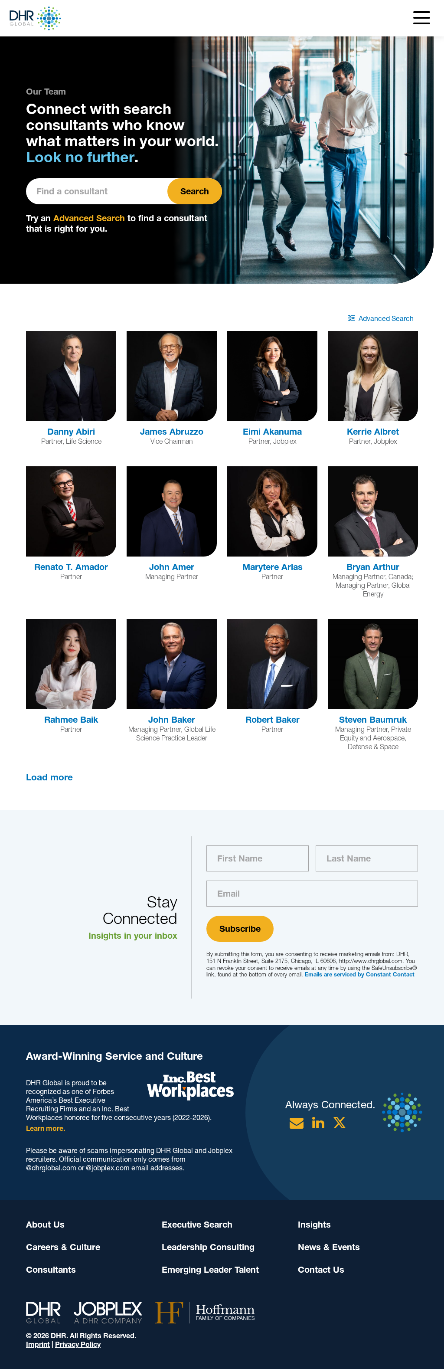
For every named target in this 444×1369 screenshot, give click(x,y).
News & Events (329, 1247)
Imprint (38, 1344)
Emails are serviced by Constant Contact (360, 974)
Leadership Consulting (208, 1247)
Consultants (51, 1269)
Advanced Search (89, 218)
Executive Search (197, 1224)
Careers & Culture (63, 1247)
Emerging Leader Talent (210, 1269)
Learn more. (45, 1128)
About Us (45, 1224)
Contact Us (321, 1269)
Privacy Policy (78, 1344)
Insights (314, 1224)
